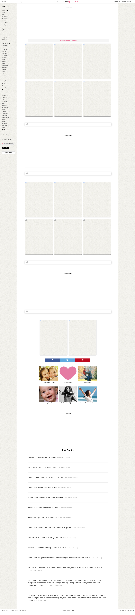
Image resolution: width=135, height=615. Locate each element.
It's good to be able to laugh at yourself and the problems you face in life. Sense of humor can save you (65, 569)
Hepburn (4, 115)
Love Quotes (68, 382)
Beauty (4, 51)
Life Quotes (87, 382)
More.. (4, 90)
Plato (3, 99)
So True (4, 76)
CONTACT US (130, 610)
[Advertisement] (68, 22)
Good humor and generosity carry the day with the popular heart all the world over (65, 558)
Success (4, 37)
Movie (3, 84)
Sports (4, 78)
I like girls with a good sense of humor (49, 467)
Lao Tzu (4, 125)
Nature (4, 69)
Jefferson (5, 107)
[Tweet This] (67, 360)
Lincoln (4, 121)
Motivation (5, 19)
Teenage (4, 80)
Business (5, 53)
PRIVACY (18, 610)
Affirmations (6, 135)
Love (3, 12)
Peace (3, 71)
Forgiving (5, 65)
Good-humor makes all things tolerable (49, 457)
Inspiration (5, 17)
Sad (3, 33)
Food (3, 63)
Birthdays (5, 55)
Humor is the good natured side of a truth (50, 507)
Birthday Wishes (7, 139)
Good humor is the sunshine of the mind (49, 487)
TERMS (13, 610)
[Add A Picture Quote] (8, 152)
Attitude (4, 49)
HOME (4, 7)
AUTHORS (122, 1)
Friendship (5, 23)
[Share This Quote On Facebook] (52, 360)
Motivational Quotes (68, 403)
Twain (3, 103)
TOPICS (116, 1)
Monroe (4, 105)
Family (4, 25)
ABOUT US (123, 610)
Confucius (5, 113)
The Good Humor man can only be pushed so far (53, 548)
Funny (4, 21)
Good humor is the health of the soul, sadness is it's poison (56, 528)
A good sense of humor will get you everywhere (52, 497)
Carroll (4, 111)
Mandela (4, 123)
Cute (3, 35)
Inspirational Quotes (87, 403)
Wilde (3, 109)
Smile (3, 74)
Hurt (3, 31)
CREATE (128, 1)
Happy (4, 29)
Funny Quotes (48, 403)
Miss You (4, 67)
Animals (4, 45)
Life (3, 14)
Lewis (3, 119)
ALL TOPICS (6, 43)
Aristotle (4, 101)
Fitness (4, 61)
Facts (3, 59)
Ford (3, 127)
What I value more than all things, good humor (52, 538)
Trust (3, 82)
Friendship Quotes (48, 382)
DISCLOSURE (6, 610)
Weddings (5, 88)
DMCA (24, 610)
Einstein (4, 97)
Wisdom (4, 39)
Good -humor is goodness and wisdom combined (53, 477)
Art (3, 47)
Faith (3, 27)
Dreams (4, 57)
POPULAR (5, 10)
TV (2, 86)
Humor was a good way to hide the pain (49, 517)
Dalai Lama (5, 117)
